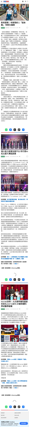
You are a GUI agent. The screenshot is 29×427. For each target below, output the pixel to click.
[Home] (6, 1)
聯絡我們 (3, 412)
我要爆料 (16, 417)
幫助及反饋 (17, 415)
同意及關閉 (23, 423)
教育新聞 (3, 27)
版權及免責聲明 (18, 412)
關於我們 (3, 415)
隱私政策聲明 (3, 417)
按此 (16, 263)
